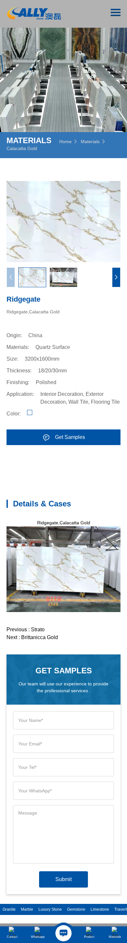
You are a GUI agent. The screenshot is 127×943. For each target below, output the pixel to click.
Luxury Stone (50, 909)
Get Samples (70, 437)
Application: (20, 394)
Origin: (14, 335)
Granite (9, 909)
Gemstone (76, 909)
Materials (90, 141)
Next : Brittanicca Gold (32, 637)
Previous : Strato (26, 629)
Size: (12, 359)
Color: (14, 413)
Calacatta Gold (22, 148)
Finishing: (18, 382)
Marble (27, 909)
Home (65, 141)
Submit (63, 879)
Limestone (100, 909)
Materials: (18, 347)
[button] (116, 277)
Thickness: (19, 370)
